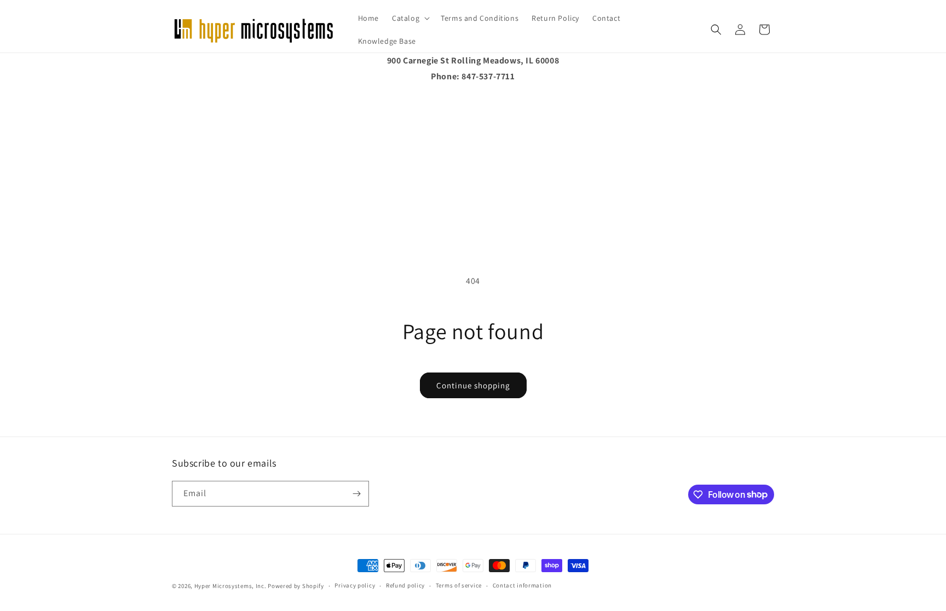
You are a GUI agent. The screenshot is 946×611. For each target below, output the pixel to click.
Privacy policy (354, 585)
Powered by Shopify (296, 586)
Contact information (522, 585)
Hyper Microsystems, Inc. (230, 586)
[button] (409, 18)
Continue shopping (473, 385)
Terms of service (459, 585)
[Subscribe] (356, 494)
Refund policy (405, 585)
